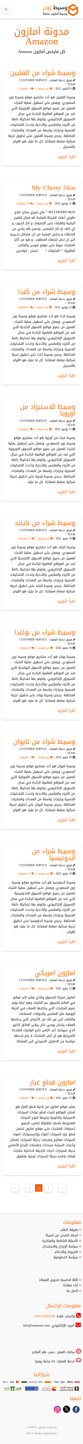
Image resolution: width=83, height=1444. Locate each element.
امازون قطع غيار (52, 1082)
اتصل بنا (72, 1291)
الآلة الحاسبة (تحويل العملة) (58, 1280)
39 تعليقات (23, 203)
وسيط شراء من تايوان (44, 742)
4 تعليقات (25, 647)
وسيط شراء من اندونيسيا (53, 854)
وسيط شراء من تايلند (45, 523)
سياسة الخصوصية (65, 1257)
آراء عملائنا (70, 1285)
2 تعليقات (24, 307)
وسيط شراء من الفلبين (42, 73)
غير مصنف (43, 88)
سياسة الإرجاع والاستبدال (60, 1246)
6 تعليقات (24, 88)
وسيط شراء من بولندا (44, 632)
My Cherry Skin (53, 188)
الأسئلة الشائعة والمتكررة (60, 1241)
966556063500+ (44, 1316)
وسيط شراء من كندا (46, 292)
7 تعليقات (25, 1097)
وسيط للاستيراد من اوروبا (47, 409)
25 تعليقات (24, 873)
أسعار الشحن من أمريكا (62, 1235)
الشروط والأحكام (66, 1252)
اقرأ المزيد (66, 157)
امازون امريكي (55, 973)
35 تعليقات (24, 538)
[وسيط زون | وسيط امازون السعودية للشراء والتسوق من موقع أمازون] (61, 10)
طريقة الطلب (69, 1230)
